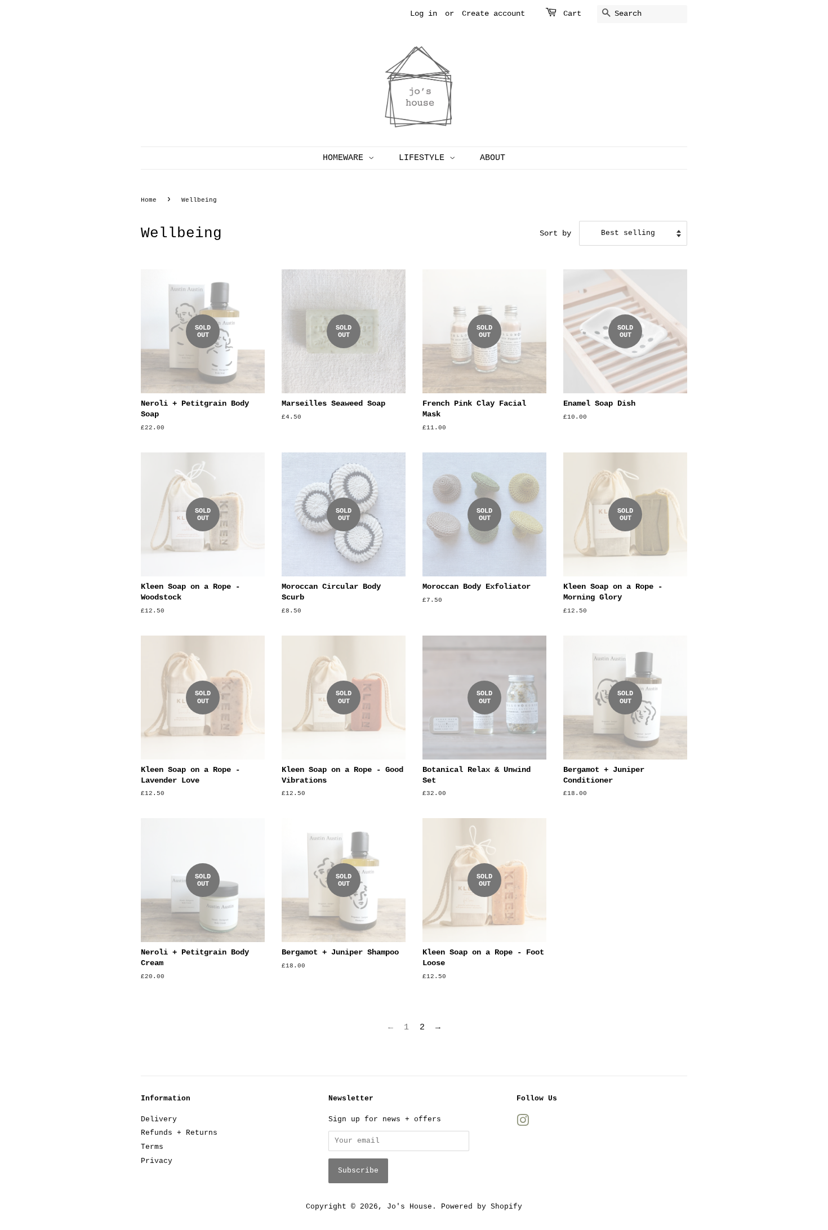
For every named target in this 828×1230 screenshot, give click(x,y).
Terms (152, 1147)
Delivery (159, 1119)
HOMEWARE (345, 158)
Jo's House (409, 1206)
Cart (572, 13)
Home (149, 200)
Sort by (555, 233)
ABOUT (492, 158)
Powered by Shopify (481, 1206)
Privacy (156, 1161)
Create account (493, 13)
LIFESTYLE (424, 158)
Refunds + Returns (179, 1133)
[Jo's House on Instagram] (523, 1123)
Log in (423, 13)
